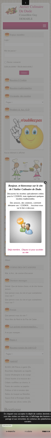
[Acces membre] (26, 227)
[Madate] (28, 431)
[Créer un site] (10, 431)
